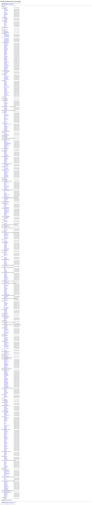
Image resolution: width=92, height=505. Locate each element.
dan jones (5, 96)
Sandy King (5, 184)
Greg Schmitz (5, 293)
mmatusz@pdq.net (6, 10)
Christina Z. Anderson (6, 40)
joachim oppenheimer (6, 345)
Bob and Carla (5, 133)
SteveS (5, 236)
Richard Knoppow (6, 18)
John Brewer (5, 21)
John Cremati (5, 94)
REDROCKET (6, 401)
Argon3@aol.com (6, 13)
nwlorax (5, 86)
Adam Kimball (5, 221)
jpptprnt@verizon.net (6, 38)
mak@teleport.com (6, 448)
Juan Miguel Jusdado (6, 145)
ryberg (4, 475)
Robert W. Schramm (6, 126)
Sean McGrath (5, 180)
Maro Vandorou (6, 363)
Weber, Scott (5, 241)
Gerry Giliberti (5, 7)
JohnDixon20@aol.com (6, 425)
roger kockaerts (6, 29)
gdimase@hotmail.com (6, 169)
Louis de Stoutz (6, 137)
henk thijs (5, 202)
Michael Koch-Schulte (6, 190)
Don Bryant (5, 12)
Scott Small (5, 482)
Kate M (5, 15)
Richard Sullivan (6, 41)
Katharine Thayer (6, 45)
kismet (4, 23)
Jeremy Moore (5, 325)
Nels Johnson (5, 249)
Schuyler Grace (6, 102)
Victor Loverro (5, 403)
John (4, 191)
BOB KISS (5, 140)
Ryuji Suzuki (5, 46)
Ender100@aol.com (6, 164)
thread (8, 502)
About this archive (6, 4)
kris (4, 11)
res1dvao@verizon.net (6, 210)
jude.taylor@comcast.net (7, 471)
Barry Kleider (5, 312)
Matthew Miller (6, 288)
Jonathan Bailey (6, 14)
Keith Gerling (5, 462)
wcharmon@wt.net (6, 233)
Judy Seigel (5, 146)
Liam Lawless (5, 251)
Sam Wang (5, 366)
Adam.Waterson (6, 188)
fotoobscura (5, 257)
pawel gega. (5, 209)
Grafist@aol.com (6, 142)
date (12, 502)
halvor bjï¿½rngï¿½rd (6, 307)
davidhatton (5, 413)
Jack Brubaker (5, 54)
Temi (4, 228)
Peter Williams (5, 196)
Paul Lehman (5, 53)
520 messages (3, 502)
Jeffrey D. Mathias (6, 165)
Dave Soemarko (6, 220)
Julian (4, 266)
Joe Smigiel (5, 90)
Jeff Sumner (5, 125)
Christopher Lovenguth (6, 294)
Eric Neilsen (5, 25)
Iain (4, 424)
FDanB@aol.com (6, 329)
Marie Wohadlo (6, 134)
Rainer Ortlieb (5, 213)
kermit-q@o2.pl (6, 321)
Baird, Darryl (5, 91)
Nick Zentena (5, 19)
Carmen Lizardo (6, 359)
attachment (14, 502)
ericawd (5, 496)
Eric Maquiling (5, 130)
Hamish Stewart (6, 114)
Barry (4, 219)
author (10, 502)
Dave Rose (5, 104)
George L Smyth (6, 168)
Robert (5, 397)
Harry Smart (5, 274)
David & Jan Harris (6, 175)
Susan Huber (5, 271)
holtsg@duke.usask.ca (6, 34)
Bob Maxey (5, 195)
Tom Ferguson (5, 310)
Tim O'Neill (5, 426)
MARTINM (5, 57)
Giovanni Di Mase (6, 167)
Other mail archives (11, 4)
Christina (5, 230)
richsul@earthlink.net (6, 486)
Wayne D (5, 441)
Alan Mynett (5, 172)
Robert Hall (5, 215)
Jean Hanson (5, 22)
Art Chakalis (5, 149)
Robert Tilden (5, 301)
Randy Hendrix (6, 72)
